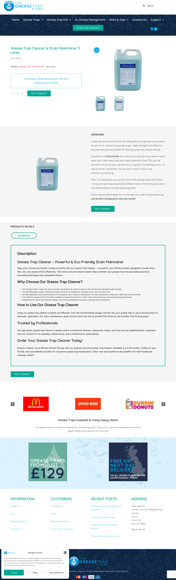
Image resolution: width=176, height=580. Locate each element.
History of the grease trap (102, 517)
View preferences (56, 572)
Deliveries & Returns (60, 521)
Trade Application (19, 521)
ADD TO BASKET (39, 93)
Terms (53, 513)
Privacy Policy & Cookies (62, 529)
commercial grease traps (118, 145)
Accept (14, 572)
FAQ (13, 513)
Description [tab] (24, 235)
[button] (65, 552)
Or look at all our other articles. (105, 536)
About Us (15, 506)
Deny (35, 572)
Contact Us (16, 529)
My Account (56, 506)
